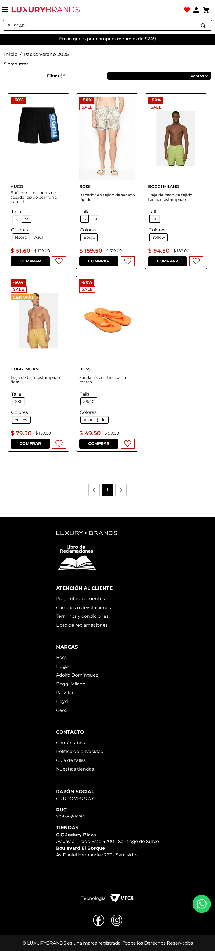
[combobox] (107, 25)
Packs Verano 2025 (46, 54)
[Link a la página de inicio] (11, 54)
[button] (21, 237)
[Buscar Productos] (204, 25)
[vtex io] (122, 898)
